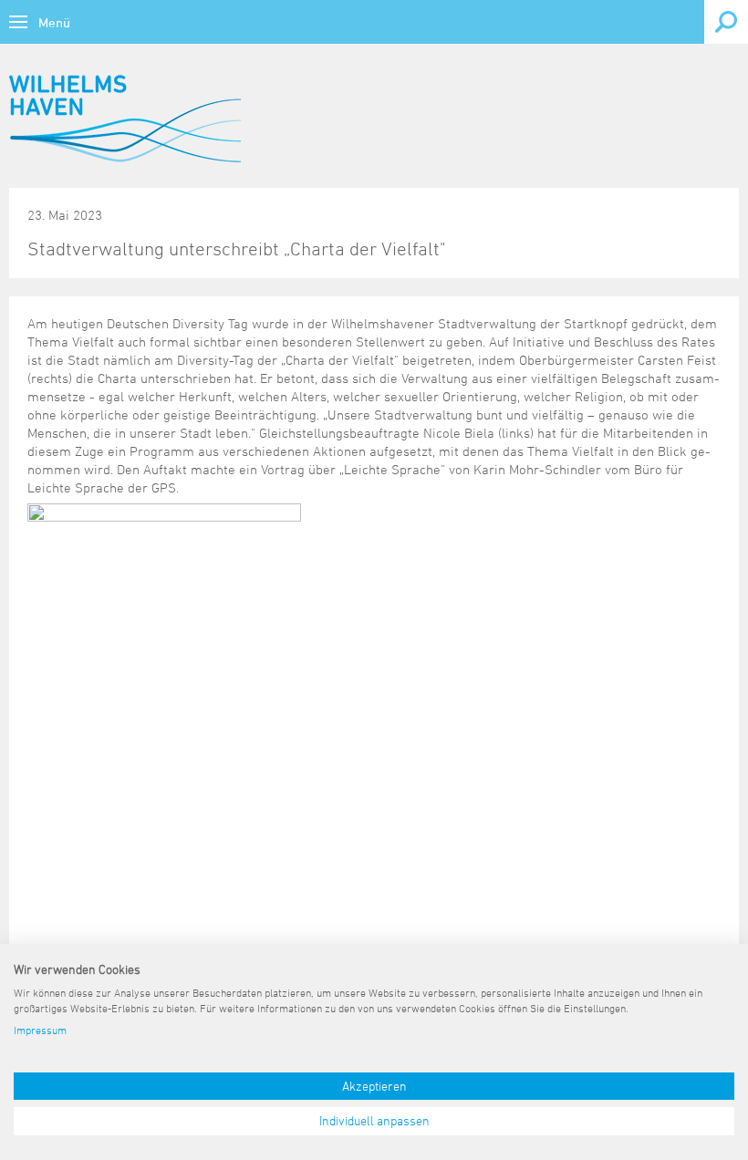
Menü (54, 22)
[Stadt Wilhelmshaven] (125, 118)
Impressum (40, 1029)
